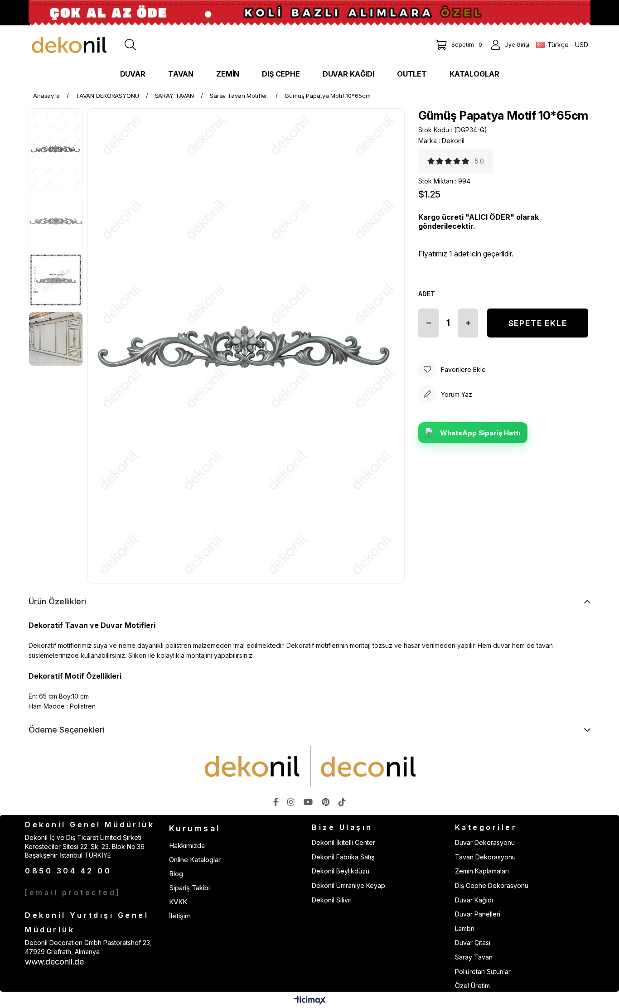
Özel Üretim (472, 985)
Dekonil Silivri (332, 900)
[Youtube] (308, 802)
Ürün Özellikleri (57, 601)
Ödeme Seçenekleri (67, 729)
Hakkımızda (187, 845)
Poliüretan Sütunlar (483, 971)
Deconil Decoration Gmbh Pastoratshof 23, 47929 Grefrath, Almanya (88, 947)
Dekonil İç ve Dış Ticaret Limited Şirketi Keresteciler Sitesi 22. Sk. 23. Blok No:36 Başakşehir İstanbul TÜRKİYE (85, 846)
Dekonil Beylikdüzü (340, 871)
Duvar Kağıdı (474, 900)
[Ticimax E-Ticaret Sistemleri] (310, 1001)
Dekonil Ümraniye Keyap (348, 885)
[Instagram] (291, 802)
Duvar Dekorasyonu (485, 842)
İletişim (180, 916)
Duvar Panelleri (477, 914)
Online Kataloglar (195, 859)
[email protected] (73, 892)
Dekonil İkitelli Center (343, 842)
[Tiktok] (342, 802)
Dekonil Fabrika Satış (343, 857)
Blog (176, 873)
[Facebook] (275, 802)
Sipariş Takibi (189, 887)
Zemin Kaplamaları (482, 871)
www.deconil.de (54, 961)
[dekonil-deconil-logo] (309, 766)
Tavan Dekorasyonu (485, 857)
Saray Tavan (474, 957)
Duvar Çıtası (472, 942)
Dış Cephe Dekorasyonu (491, 885)
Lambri (464, 928)
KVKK (178, 901)
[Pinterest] (325, 802)
